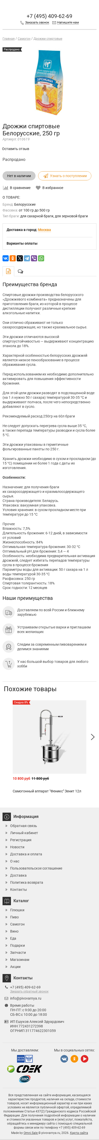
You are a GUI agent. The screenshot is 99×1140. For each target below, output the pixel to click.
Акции (15, 967)
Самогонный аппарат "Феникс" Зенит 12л (47, 791)
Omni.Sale (31, 1133)
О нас (14, 861)
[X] (20, 258)
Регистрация (20, 840)
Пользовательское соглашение (36, 868)
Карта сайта (79, 1133)
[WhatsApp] (41, 258)
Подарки (17, 945)
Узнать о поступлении (68, 176)
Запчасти (18, 953)
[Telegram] (27, 258)
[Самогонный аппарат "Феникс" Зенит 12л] (49, 737)
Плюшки (17, 910)
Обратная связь (23, 826)
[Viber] (34, 258)
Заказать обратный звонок (29, 991)
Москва (44, 230)
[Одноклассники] (13, 258)
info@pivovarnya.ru (25, 998)
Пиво (14, 917)
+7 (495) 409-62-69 (49, 16)
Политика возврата (26, 882)
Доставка (18, 875)
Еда (13, 938)
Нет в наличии (19, 176)
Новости (17, 847)
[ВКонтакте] (6, 258)
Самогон (17, 924)
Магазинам (19, 960)
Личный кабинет (24, 833)
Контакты (18, 890)
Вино (14, 931)
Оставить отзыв (15, 149)
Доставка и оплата (26, 854)
